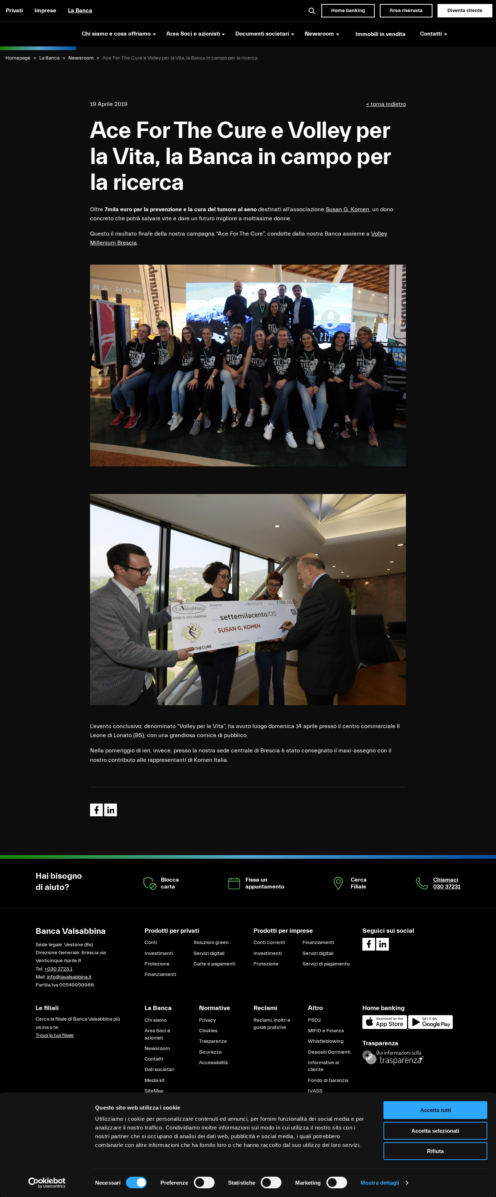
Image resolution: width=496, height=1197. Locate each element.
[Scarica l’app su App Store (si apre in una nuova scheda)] (385, 1027)
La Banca (80, 10)
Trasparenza (213, 1041)
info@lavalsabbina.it (69, 977)
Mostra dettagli (380, 1183)
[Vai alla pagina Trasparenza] (393, 1058)
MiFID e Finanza (326, 1031)
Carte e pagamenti (214, 964)
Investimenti (159, 953)
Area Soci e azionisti (157, 1034)
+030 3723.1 (58, 969)
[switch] (204, 1182)
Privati (14, 10)
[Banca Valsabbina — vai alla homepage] (38, 33)
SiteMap (154, 1091)
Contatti (154, 1059)
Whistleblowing (325, 1041)
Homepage (18, 58)
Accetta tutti (435, 1110)
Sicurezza (210, 1052)
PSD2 (314, 1020)
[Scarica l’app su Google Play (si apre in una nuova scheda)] (430, 1027)
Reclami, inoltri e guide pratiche (271, 1023)
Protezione (157, 964)
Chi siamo (156, 1020)
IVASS (315, 1091)
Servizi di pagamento (326, 964)
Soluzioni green (211, 942)
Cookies (208, 1031)
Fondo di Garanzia (328, 1080)
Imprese (45, 10)
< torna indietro (386, 104)
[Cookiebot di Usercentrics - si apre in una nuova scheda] (47, 1182)
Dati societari (159, 1070)
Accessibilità (213, 1063)
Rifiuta (435, 1151)
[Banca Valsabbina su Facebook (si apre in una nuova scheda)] (368, 944)
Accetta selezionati (435, 1131)
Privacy (207, 1020)
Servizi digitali (209, 953)
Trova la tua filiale (55, 1035)
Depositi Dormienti (329, 1052)
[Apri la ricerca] (312, 10)
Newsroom (81, 58)
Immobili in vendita (380, 34)
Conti (151, 942)
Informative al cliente (323, 1066)
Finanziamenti (160, 974)
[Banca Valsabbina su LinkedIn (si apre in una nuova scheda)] (382, 944)
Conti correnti (269, 942)
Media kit (155, 1080)
